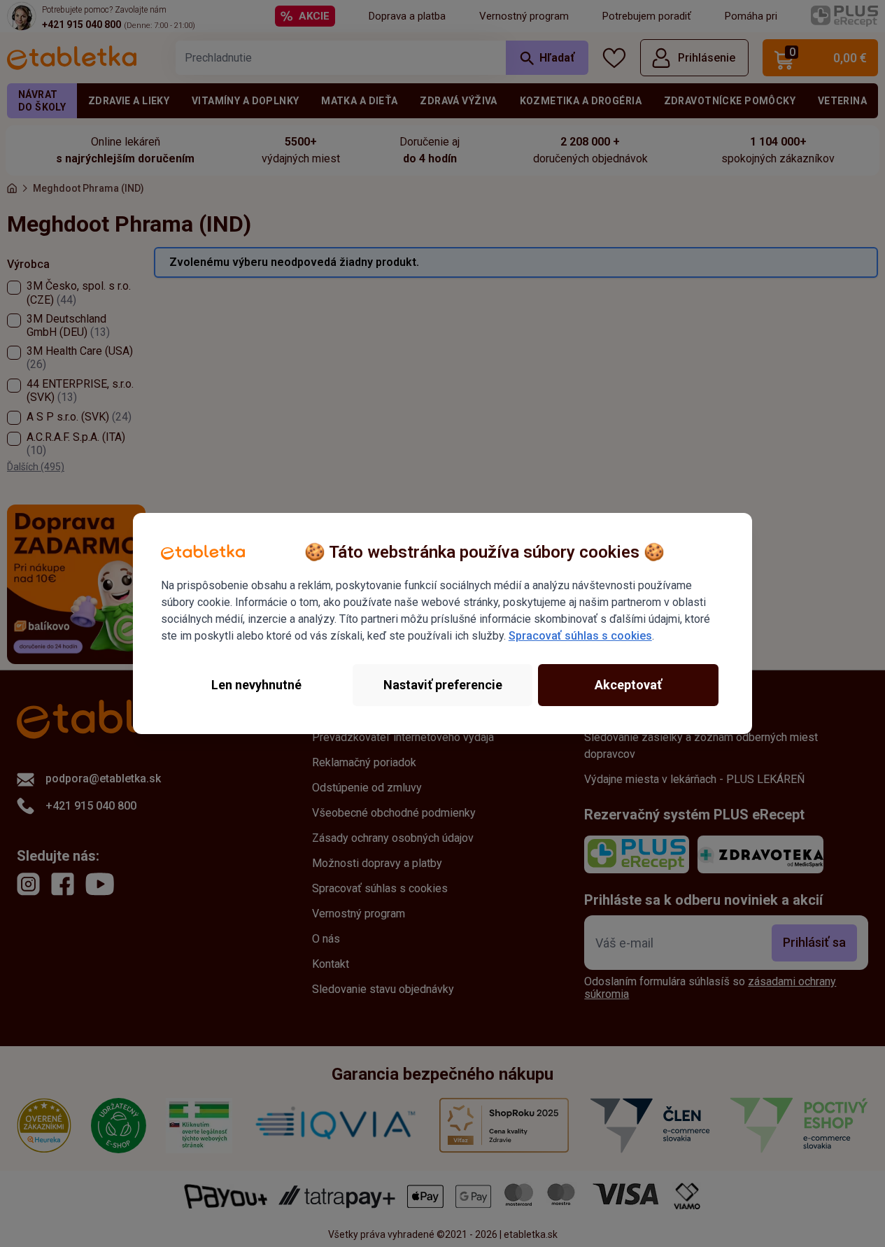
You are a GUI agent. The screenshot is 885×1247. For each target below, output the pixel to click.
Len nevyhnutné (256, 684)
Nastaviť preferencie (442, 684)
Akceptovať (628, 684)
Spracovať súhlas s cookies (580, 635)
